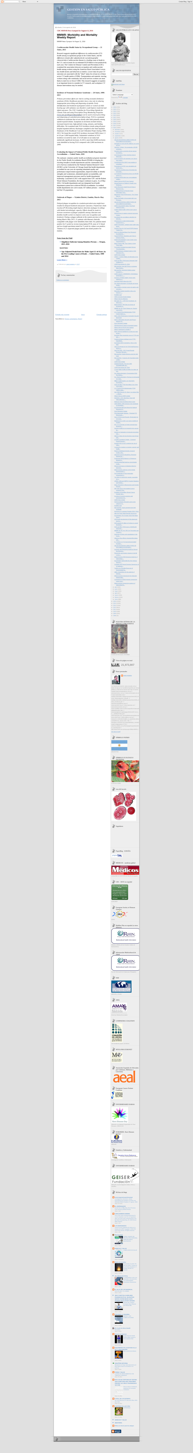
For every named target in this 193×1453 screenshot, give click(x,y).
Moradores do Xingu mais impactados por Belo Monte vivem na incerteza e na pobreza (125, 1366)
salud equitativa (127, 675)
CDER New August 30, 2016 (122, 367)
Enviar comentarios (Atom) (73, 319)
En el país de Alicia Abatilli (122, 1328)
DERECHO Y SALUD (121, 1248)
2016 (114, 127)
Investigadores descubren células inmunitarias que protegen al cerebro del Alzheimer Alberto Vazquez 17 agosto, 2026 (126, 1200)
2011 (114, 609)
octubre (117, 133)
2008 (114, 615)
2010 (114, 611)
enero (116, 599)
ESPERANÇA (126, 1407)
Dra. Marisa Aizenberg (121, 1276)
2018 (114, 123)
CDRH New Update (119, 254)
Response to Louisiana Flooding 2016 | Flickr (126, 511)
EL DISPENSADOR (120, 1206)
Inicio (83, 314)
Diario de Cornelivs (120, 1262)
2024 (114, 111)
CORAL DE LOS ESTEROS (122, 1398)
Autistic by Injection (121, 1334)
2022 (114, 115)
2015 (114, 601)
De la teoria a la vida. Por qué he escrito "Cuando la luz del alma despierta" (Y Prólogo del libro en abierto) (130, 1267)
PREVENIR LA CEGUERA (122, 1314)
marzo (117, 595)
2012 (114, 607)
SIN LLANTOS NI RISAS (129, 1351)
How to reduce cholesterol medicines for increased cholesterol (130, 1388)
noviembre (118, 131)
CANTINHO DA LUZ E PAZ (122, 1406)
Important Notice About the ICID (122, 281)
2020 (114, 119)
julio (116, 587)
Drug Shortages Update (120, 323)
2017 (114, 125)
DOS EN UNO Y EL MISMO (122, 1291)
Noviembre (117, 1329)
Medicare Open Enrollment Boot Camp (124, 401)
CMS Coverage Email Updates (122, 296)
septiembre (118, 135)
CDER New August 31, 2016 (122, 264)
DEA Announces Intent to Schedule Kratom (125, 325)
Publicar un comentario (63, 280)
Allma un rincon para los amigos (124, 1425)
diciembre (117, 129)
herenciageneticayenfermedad (124, 1197)
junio (116, 589)
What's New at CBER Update (122, 396)
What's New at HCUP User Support (124, 181)
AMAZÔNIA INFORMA (121, 1363)
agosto (117, 137)
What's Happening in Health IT (122, 329)
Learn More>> (62, 260)
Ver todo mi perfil (115, 731)
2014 (114, 603)
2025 (114, 109)
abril (116, 593)
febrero (117, 597)
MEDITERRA (118, 1422)
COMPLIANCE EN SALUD (130, 1250)
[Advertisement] (72, 297)
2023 (114, 113)
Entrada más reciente (62, 314)
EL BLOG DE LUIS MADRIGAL (124, 1289)
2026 (114, 107)
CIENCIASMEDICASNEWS (122, 1213)
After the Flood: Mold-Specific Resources (125, 513)
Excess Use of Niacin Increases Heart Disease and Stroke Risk (129, 1304)
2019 (114, 121)
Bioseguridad (119, 1235)
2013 (114, 605)
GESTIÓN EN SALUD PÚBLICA (88, 9)
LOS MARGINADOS (120, 1225)
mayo (116, 591)
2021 (114, 117)
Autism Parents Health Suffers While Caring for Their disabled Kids (129, 1337)
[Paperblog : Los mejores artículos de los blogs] (116, 857)
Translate (125, 97)
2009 (114, 613)
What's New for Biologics (121, 298)
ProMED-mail (118, 294)
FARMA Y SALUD (120, 1372)
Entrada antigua (102, 314)
